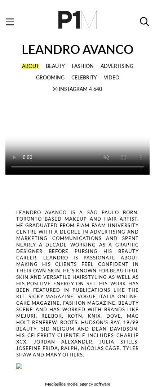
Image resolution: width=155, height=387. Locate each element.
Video (111, 77)
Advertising (117, 66)
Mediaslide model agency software (77, 384)
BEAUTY (55, 66)
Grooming (50, 77)
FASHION (83, 66)
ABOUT (30, 66)
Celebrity (84, 77)
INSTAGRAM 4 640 (79, 89)
